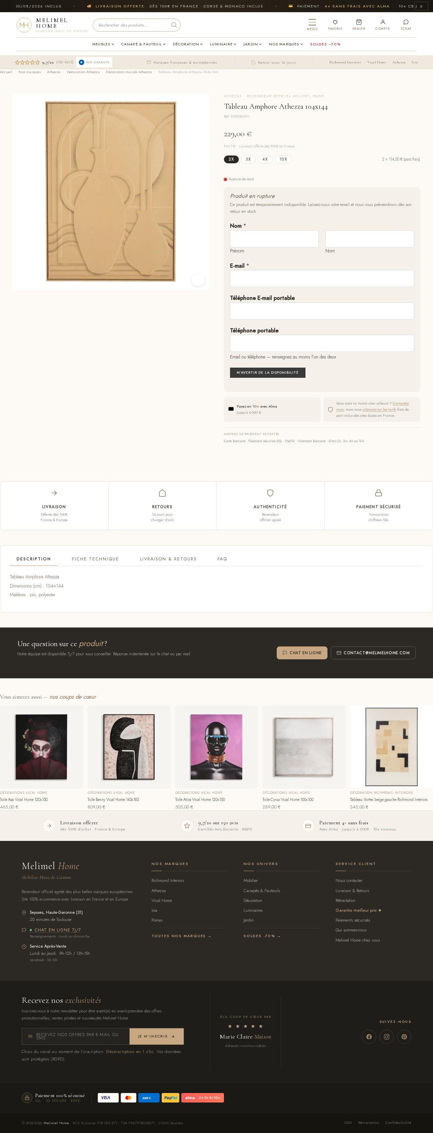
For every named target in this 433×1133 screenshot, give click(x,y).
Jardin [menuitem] (251, 44)
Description (34, 559)
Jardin (249, 920)
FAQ (222, 559)
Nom (238, 226)
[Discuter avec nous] (406, 25)
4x (265, 159)
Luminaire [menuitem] (221, 44)
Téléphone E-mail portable (262, 298)
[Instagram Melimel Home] (387, 1037)
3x (248, 159)
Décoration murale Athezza (129, 72)
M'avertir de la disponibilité (268, 372)
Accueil (6, 72)
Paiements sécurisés (353, 920)
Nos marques (30, 72)
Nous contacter (349, 880)
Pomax (157, 920)
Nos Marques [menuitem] (284, 44)
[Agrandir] (198, 280)
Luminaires (253, 910)
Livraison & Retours (168, 559)
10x (283, 159)
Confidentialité (398, 1122)
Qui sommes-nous (351, 930)
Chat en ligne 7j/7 (58, 930)
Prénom (237, 250)
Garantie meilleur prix (356, 910)
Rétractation (346, 900)
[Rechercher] (174, 25)
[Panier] (358, 25)
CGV (348, 1122)
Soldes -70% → (262, 936)
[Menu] (312, 25)
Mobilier (251, 880)
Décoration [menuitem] (186, 44)
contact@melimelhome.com (377, 653)
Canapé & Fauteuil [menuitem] (141, 44)
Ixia (415, 62)
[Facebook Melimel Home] (369, 1037)
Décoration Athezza (83, 72)
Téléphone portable (254, 330)
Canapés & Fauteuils (262, 890)
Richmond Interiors (345, 62)
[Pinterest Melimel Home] (404, 1037)
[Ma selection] (335, 25)
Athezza (398, 62)
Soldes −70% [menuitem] (325, 44)
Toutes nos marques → (182, 936)
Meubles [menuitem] (101, 44)
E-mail (239, 266)
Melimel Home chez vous (358, 940)
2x (231, 159)
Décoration (253, 900)
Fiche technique (95, 559)
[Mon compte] (382, 25)
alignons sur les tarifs (379, 409)
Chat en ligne (306, 653)
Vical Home (376, 62)
